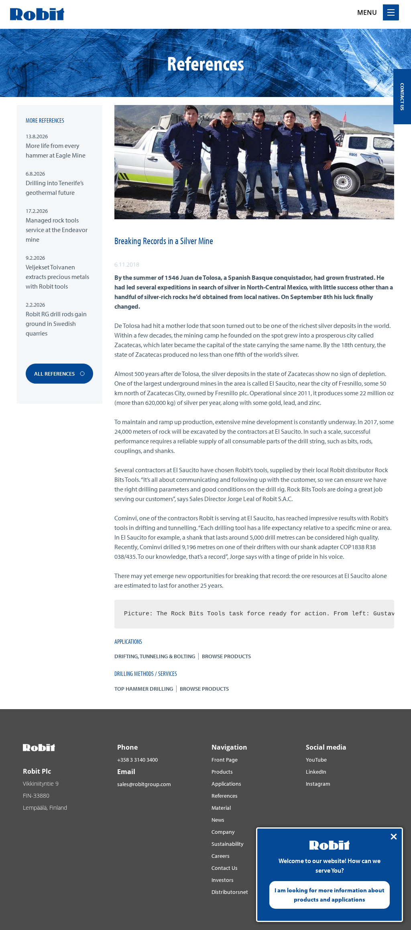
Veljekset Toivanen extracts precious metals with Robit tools (57, 276)
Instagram (318, 783)
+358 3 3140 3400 (137, 759)
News (218, 819)
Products (222, 771)
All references (55, 373)
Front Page (225, 759)
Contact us (402, 96)
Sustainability (228, 843)
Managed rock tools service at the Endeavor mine (56, 229)
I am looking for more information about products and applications (330, 894)
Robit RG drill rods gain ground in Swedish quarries (56, 323)
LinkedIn (316, 771)
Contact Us (225, 867)
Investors (223, 880)
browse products (226, 656)
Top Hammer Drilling (143, 688)
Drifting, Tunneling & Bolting (154, 656)
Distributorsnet (230, 892)
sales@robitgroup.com (144, 784)
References (225, 795)
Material (221, 807)
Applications (226, 783)
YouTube (316, 759)
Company (223, 831)
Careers (221, 855)
